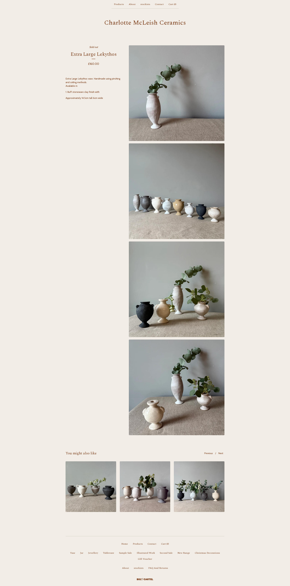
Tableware (108, 553)
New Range (183, 553)
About (132, 4)
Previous (208, 453)
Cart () (172, 4)
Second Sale (166, 553)
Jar (81, 553)
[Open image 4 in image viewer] (176, 387)
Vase (72, 553)
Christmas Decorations (207, 553)
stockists (145, 4)
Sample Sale (125, 553)
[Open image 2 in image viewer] (176, 191)
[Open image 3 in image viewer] (176, 289)
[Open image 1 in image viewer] (176, 93)
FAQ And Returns (158, 568)
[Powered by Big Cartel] (145, 579)
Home (124, 544)
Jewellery (93, 553)
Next (220, 453)
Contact (159, 4)
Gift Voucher (145, 559)
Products (119, 4)
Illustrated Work (146, 553)
